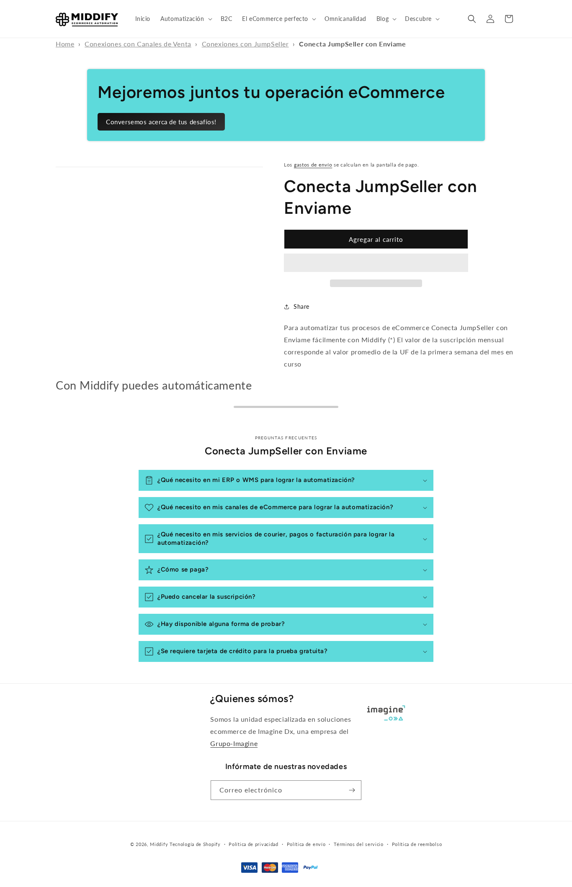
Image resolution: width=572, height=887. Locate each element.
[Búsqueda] (472, 19)
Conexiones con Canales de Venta (138, 44)
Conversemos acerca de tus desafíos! (161, 122)
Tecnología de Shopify (195, 844)
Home (65, 44)
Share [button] (301, 306)
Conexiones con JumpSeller (245, 44)
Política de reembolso (417, 844)
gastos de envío (313, 165)
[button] (185, 19)
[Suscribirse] (352, 790)
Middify (159, 844)
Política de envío (306, 844)
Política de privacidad (253, 844)
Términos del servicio (359, 844)
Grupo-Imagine (234, 743)
